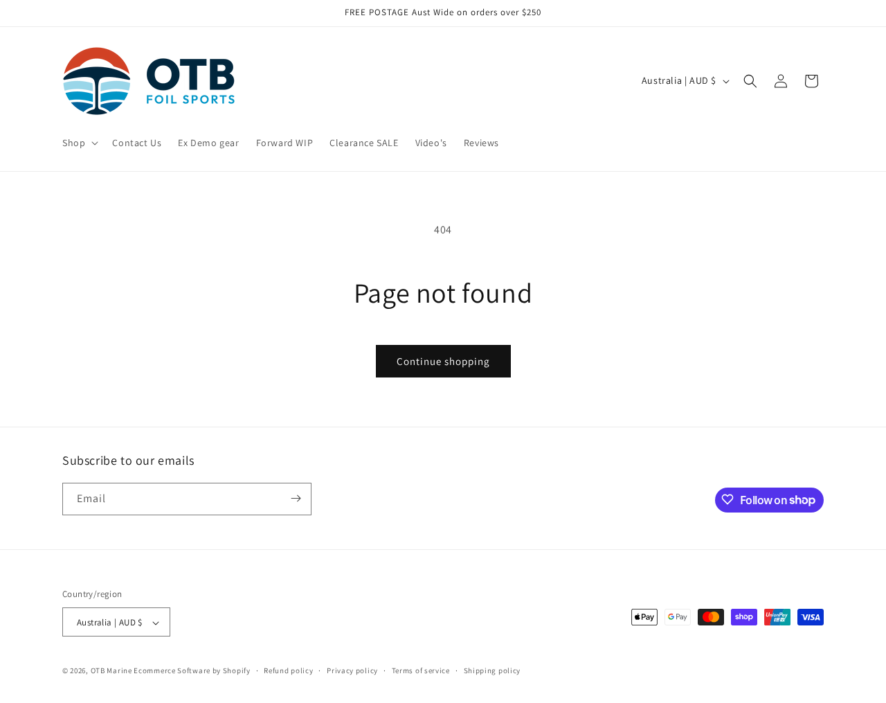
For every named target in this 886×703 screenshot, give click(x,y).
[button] (79, 142)
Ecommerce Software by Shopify (192, 671)
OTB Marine (111, 671)
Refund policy (288, 670)
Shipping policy (492, 670)
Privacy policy (352, 670)
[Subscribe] (295, 498)
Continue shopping (443, 361)
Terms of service (421, 670)
